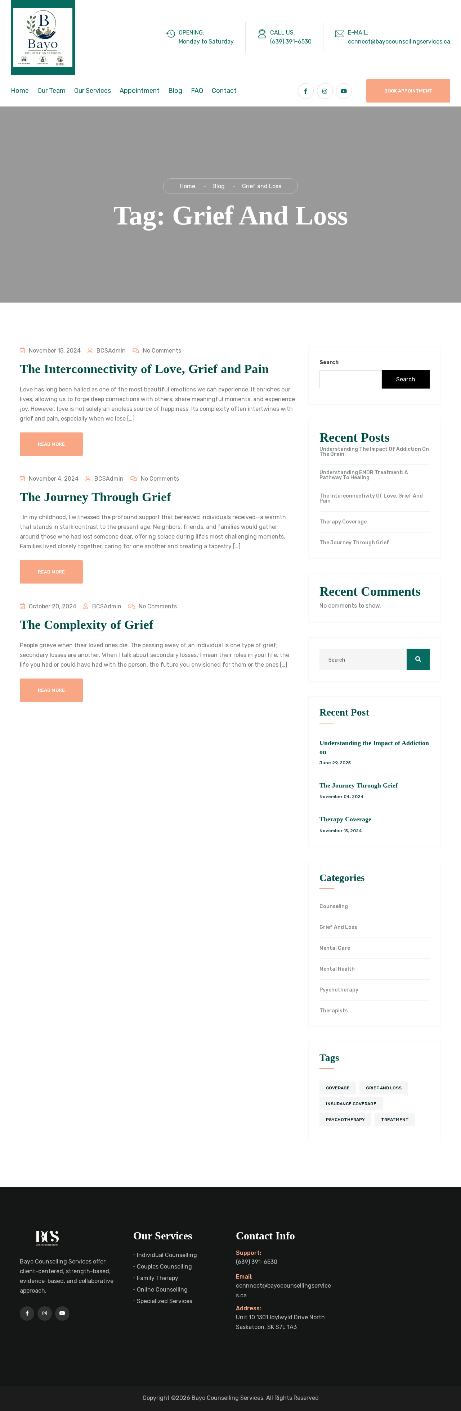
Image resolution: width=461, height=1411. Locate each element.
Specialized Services (164, 1301)
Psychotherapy (338, 990)
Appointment (140, 91)
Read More (51, 444)
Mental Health (337, 969)
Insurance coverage (351, 1103)
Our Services (92, 91)
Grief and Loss (338, 927)
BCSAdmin (110, 350)
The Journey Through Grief (95, 497)
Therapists (333, 1010)
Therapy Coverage (343, 522)
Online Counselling (162, 1289)
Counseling (333, 906)
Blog (175, 91)
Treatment (395, 1119)
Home (20, 91)
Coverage (338, 1087)
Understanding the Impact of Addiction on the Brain (374, 452)
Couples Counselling (164, 1266)
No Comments (161, 350)
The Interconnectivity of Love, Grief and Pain (144, 369)
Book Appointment (408, 91)
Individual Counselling (167, 1255)
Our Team (51, 91)
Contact (224, 91)
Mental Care (334, 948)
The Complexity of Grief (86, 625)
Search (329, 362)
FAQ (197, 91)
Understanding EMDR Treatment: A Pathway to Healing (363, 475)
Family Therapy (157, 1278)
